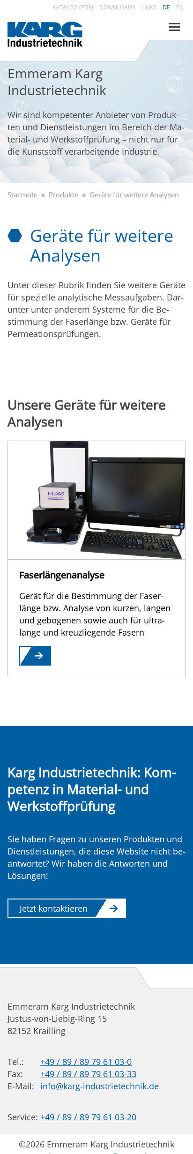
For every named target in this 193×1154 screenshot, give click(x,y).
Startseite (22, 194)
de (166, 7)
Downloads (117, 7)
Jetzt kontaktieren (54, 908)
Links (148, 7)
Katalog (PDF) (72, 7)
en (180, 7)
